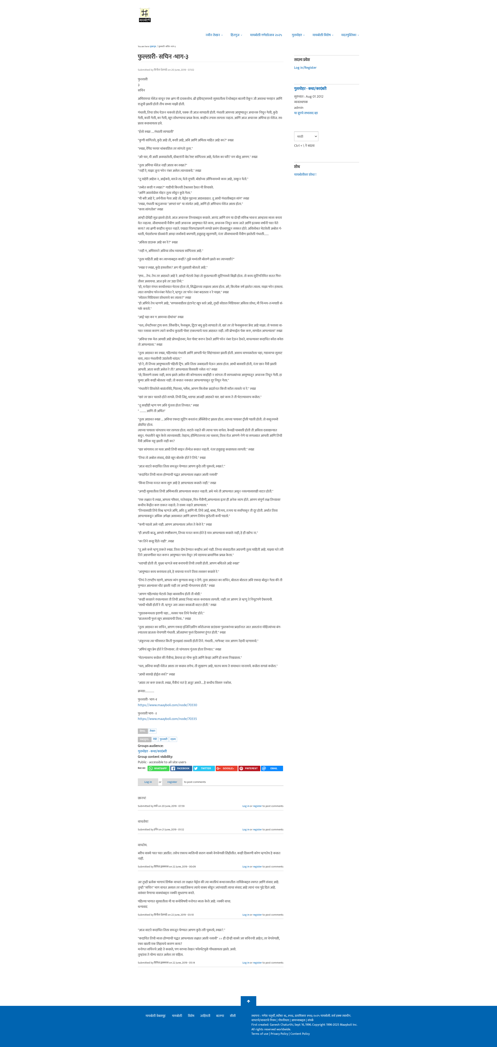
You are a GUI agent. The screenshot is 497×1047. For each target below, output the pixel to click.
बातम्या (220, 1016)
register (172, 782)
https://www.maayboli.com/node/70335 (167, 719)
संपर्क (311, 1020)
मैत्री (155, 739)
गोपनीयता (284, 1020)
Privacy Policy (280, 1034)
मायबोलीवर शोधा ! (305, 175)
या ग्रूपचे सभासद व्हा (306, 113)
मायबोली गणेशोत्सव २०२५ (266, 35)
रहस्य (173, 739)
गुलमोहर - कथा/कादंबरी (152, 751)
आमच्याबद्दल (298, 1020)
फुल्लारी (163, 739)
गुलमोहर (297, 35)
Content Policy (300, 1034)
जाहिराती (205, 1016)
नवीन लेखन (213, 35)
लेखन (152, 731)
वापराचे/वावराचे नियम (263, 1020)
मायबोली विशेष (322, 35)
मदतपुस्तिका (348, 35)
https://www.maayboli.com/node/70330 (167, 705)
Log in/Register (305, 68)
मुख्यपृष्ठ (153, 46)
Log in (148, 782)
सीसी (233, 1016)
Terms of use (259, 1034)
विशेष (191, 1016)
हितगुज (235, 35)
